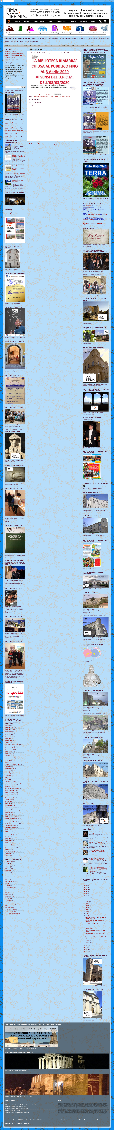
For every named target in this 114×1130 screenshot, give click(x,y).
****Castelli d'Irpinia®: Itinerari (52, 45)
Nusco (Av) (8, 842)
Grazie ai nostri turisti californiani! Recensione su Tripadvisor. (18, 156)
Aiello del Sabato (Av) (10, 827)
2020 (85, 895)
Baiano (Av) (8, 829)
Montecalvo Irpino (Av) (11, 794)
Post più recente (34, 144)
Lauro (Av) (8, 738)
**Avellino (67, 96)
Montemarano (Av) (10, 757)
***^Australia (8, 894)
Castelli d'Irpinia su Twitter (11, 1116)
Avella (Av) (8, 760)
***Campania (61, 96)
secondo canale (92, 217)
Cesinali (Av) (8, 740)
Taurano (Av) (8, 773)
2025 (85, 885)
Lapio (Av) (7, 734)
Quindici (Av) (8, 844)
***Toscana (8, 883)
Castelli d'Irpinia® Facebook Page (13, 55)
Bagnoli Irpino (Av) (10, 768)
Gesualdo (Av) (8, 736)
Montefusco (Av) (9, 762)
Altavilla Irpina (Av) (10, 759)
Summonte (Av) (9, 746)
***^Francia (8, 905)
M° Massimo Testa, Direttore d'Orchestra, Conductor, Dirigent (20, 1104)
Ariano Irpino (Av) (9, 733)
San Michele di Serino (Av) (11, 744)
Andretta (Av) (8, 799)
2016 (85, 951)
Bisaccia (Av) (8, 777)
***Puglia (7, 879)
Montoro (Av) (8, 753)
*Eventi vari (8, 212)
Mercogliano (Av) (9, 727)
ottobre (87, 901)
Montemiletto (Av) (9, 751)
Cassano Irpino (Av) (10, 834)
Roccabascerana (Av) (10, 847)
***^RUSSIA (8, 898)
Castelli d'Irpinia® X (10, 57)
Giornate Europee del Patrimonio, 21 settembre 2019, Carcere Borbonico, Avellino (18, 167)
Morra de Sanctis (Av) (10, 816)
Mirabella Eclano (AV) (10, 792)
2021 (85, 893)
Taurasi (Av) (8, 796)
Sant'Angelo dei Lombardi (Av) (12, 764)
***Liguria (7, 866)
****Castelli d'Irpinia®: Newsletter (70, 45)
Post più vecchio (73, 144)
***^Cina (51, 96)
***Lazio (7, 876)
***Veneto (7, 885)
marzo (87, 915)
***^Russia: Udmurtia (10, 909)
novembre (88, 899)
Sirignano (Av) (8, 853)
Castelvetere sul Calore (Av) (12, 807)
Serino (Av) (8, 770)
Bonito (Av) (8, 831)
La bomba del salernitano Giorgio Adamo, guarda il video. (97, 832)
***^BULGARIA (9, 878)
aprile (87, 913)
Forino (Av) (8, 809)
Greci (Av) (7, 836)
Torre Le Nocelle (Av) (10, 825)
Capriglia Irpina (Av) (10, 805)
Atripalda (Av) (8, 731)
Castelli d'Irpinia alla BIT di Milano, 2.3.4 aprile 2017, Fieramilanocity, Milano (97, 851)
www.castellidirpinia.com (88, 207)
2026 (85, 883)
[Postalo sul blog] (56, 94)
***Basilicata (8, 870)
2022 (85, 891)
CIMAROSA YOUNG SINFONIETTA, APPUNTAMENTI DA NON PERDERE (98, 842)
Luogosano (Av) (9, 814)
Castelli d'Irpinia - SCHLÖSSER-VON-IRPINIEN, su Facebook (20, 1114)
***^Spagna (8, 900)
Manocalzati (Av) (9, 729)
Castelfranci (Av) (9, 786)
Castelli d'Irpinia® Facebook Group (14, 53)
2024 (85, 887)
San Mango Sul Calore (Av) (12, 851)
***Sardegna (8, 902)
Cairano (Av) (8, 801)
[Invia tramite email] (54, 94)
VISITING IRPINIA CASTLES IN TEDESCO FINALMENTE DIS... (95, 918)
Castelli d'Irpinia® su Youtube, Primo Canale (16, 1106)
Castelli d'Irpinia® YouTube (12, 59)
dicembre (88, 897)
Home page (54, 144)
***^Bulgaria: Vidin (9, 896)
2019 (85, 945)
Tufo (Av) (7, 742)
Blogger (98, 1119)
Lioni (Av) (7, 779)
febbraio (88, 940)
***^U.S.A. (7, 874)
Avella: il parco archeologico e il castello (15, 173)
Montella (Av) (8, 840)
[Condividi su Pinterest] (60, 94)
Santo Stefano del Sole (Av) (12, 823)
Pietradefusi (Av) (9, 820)
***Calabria (8, 868)
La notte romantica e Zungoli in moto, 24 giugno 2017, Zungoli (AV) (98, 859)
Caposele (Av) (8, 833)
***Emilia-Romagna (10, 887)
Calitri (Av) (8, 803)
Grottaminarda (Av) (10, 790)
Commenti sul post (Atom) (40, 147)
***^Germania (8, 907)
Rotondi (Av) (8, 849)
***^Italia (56, 96)
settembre (88, 903)
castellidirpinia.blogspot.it (94, 214)
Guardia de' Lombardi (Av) (11, 810)
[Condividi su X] (57, 94)
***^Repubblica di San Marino (12, 913)
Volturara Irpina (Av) (10, 797)
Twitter (91, 219)
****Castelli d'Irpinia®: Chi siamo (13, 45)
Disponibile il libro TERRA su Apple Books (18, 181)
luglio (87, 907)
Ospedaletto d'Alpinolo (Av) (12, 781)
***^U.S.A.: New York (10, 881)
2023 (85, 889)
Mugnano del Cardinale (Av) (12, 818)
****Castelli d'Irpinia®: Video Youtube (90, 45)
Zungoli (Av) (8, 775)
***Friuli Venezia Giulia (10, 911)
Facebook (85, 219)
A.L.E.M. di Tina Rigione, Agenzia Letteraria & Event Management (21, 1103)
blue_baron (87, 1119)
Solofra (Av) (8, 772)
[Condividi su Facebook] (59, 94)
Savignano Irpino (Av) (10, 784)
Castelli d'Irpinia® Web (11, 51)
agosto (87, 905)
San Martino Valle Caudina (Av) (13, 783)
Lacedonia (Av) (9, 812)
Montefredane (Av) (10, 749)
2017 (85, 949)
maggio (87, 911)
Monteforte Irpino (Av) (10, 747)
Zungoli (13, 144)
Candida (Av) (8, 755)
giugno (87, 909)
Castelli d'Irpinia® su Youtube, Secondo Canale (17, 1108)
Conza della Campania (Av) (12, 788)
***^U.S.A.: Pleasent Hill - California (14, 915)
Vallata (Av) (8, 766)
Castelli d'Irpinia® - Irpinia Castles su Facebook (17, 1112)
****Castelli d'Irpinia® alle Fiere (12, 136)
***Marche (7, 891)
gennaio (88, 942)
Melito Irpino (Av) (9, 838)
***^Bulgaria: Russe (10, 904)
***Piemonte (8, 889)
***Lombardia (8, 865)
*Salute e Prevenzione (10, 213)
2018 (85, 947)
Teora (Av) (8, 855)
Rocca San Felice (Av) (10, 846)
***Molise (7, 892)
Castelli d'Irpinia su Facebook (12, 1110)
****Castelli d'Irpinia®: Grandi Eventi (33, 45)
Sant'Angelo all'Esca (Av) (11, 821)
